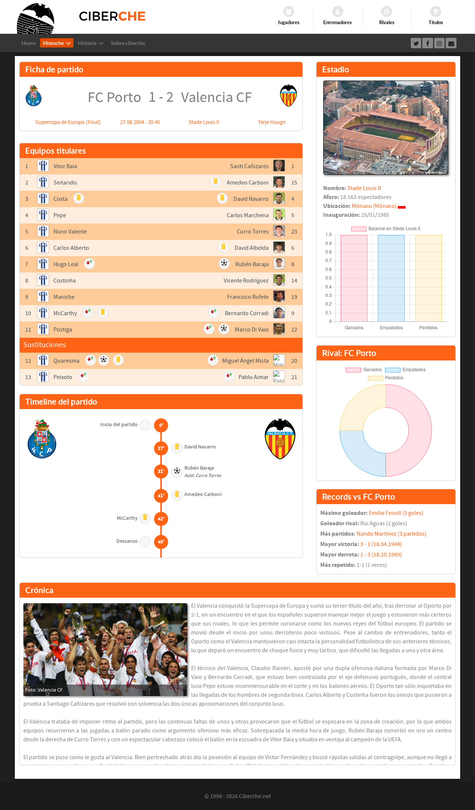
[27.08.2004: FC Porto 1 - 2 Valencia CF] (105, 649)
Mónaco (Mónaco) (374, 206)
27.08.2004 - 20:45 (140, 122)
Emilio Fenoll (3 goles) (396, 513)
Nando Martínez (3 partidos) (391, 533)
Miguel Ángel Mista (245, 360)
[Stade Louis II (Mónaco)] (385, 127)
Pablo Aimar (254, 377)
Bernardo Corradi (247, 313)
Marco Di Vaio (252, 329)
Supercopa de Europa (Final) (68, 122)
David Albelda (252, 248)
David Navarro (251, 199)
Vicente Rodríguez (246, 280)
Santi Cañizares (249, 166)
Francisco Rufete (248, 297)
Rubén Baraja (252, 264)
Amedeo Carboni (248, 182)
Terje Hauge (271, 122)
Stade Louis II (204, 122)
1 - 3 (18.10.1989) (381, 554)
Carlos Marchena (248, 215)
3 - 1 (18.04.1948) (381, 544)
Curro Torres (253, 231)
